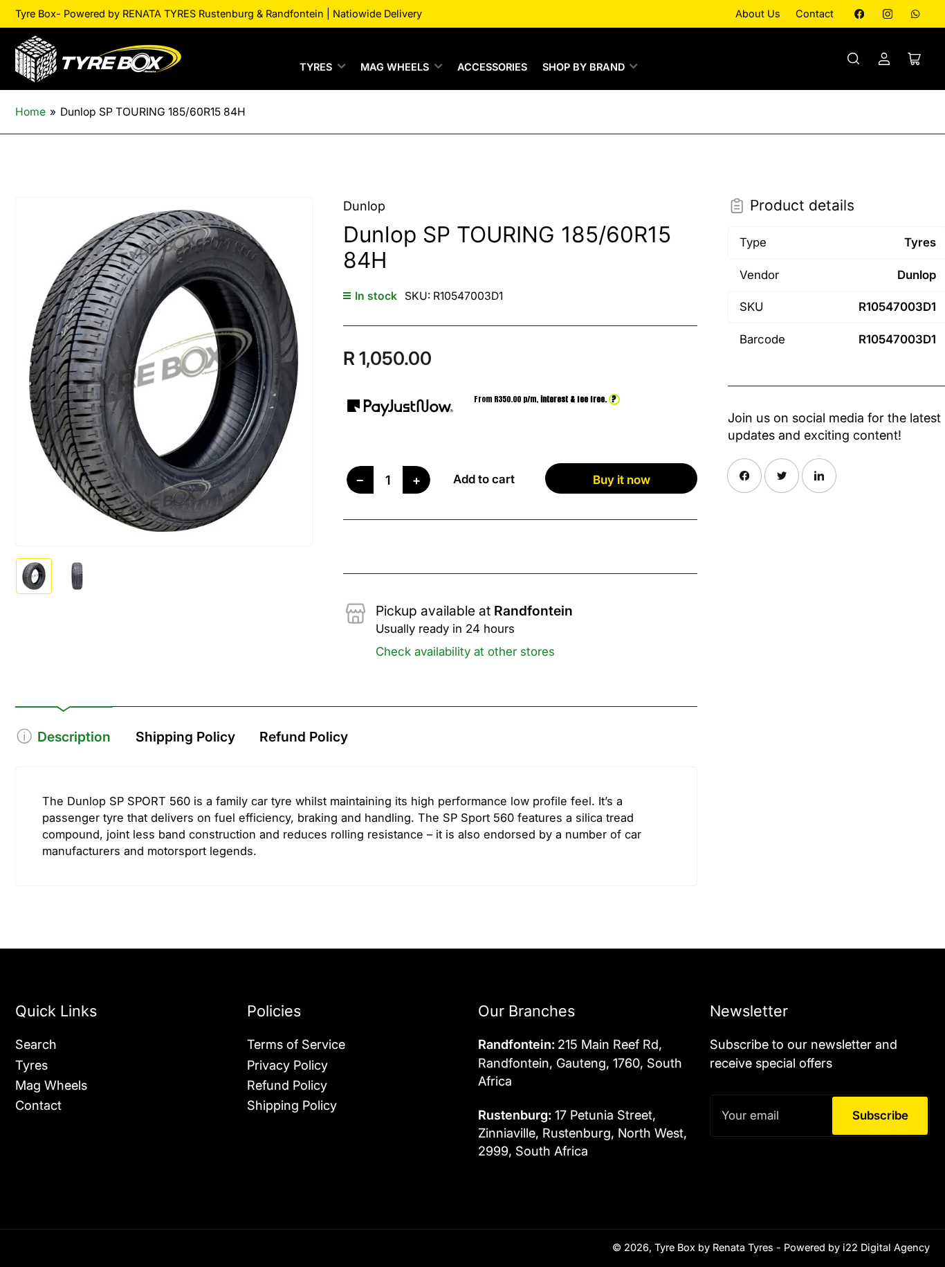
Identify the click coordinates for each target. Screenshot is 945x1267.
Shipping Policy (185, 736)
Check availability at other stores (465, 651)
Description (74, 736)
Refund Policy (303, 736)
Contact (815, 14)
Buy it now (621, 480)
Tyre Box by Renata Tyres (713, 1247)
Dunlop (364, 205)
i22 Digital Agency (886, 1247)
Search (36, 1044)
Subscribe (880, 1115)
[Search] (853, 59)
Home (30, 111)
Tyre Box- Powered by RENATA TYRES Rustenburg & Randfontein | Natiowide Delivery (218, 14)
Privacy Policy (287, 1064)
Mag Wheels (394, 67)
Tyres (316, 67)
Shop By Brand (583, 67)
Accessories (492, 67)
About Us (757, 14)
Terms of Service (296, 1044)
